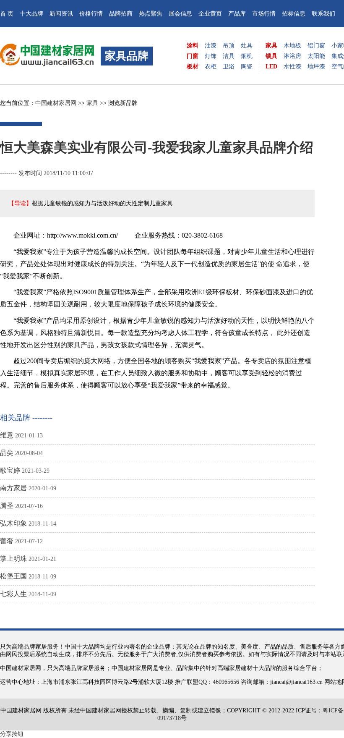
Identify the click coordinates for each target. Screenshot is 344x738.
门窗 (192, 56)
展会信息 (180, 13)
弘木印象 (13, 523)
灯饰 (210, 56)
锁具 (271, 56)
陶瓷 (247, 66)
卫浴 (229, 66)
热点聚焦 (150, 13)
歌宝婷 (10, 470)
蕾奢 (6, 540)
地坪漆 (316, 66)
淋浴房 (292, 56)
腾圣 (6, 505)
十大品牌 (31, 13)
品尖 (6, 452)
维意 (6, 435)
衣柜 (210, 66)
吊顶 (229, 45)
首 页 (6, 13)
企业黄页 (210, 13)
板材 (192, 66)
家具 (271, 45)
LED (271, 66)
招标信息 (293, 13)
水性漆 (292, 66)
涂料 (192, 45)
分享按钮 (11, 734)
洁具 (229, 56)
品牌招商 (121, 13)
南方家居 (13, 488)
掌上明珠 (13, 558)
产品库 (237, 13)
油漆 (210, 45)
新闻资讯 (61, 13)
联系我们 (323, 13)
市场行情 (264, 13)
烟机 (247, 56)
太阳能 (316, 56)
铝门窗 (316, 45)
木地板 (292, 45)
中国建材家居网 (55, 103)
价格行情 (91, 13)
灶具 (247, 45)
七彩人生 (13, 593)
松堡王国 (13, 576)
